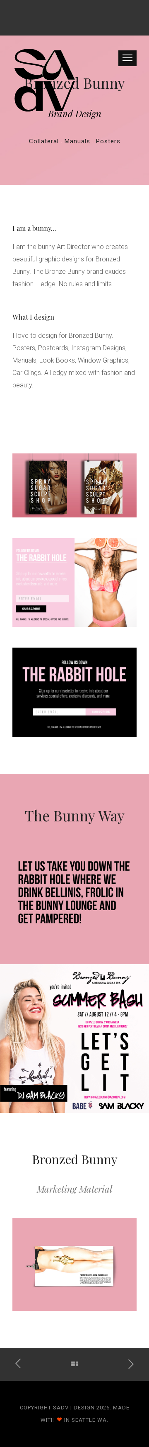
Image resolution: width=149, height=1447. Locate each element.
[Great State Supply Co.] (127, 1363)
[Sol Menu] (22, 1364)
